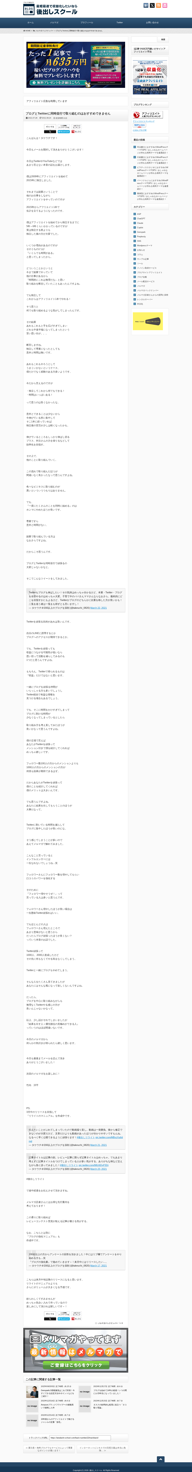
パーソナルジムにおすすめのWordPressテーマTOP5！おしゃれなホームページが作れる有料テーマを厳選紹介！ (152, 184)
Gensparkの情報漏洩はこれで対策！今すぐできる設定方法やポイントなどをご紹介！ (58, 1393)
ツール (140, 263)
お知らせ (141, 250)
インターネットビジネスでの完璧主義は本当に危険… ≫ (103, 1449)
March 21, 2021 (98, 1145)
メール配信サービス (146, 281)
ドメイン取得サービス (147, 268)
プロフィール (87, 22)
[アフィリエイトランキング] (148, 118)
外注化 (140, 304)
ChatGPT (141, 218)
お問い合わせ (152, 22)
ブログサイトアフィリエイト (149, 272)
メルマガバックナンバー (108, 1323)
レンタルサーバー (145, 299)
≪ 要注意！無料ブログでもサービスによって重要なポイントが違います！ (49, 1449)
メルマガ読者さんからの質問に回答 (152, 295)
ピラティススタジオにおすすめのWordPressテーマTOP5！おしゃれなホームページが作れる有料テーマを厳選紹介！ (152, 171)
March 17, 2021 (98, 1265)
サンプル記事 (143, 259)
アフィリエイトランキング (143, 121)
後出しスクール (95, 1470)
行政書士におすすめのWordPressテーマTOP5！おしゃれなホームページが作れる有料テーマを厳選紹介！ (152, 160)
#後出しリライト (86, 1137)
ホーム (30, 22)
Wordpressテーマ (144, 245)
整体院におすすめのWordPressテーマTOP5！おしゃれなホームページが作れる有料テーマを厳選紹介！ (152, 196)
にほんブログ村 (140, 130)
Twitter (120, 22)
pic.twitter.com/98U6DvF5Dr (94, 1165)
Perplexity (141, 236)
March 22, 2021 (98, 608)
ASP (139, 214)
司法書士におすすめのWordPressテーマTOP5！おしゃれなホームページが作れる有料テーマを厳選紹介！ (152, 150)
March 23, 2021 (98, 1169)
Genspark (141, 232)
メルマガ (54, 22)
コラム (140, 254)
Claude (140, 223)
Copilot (140, 227)
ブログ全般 (142, 277)
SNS (139, 241)
